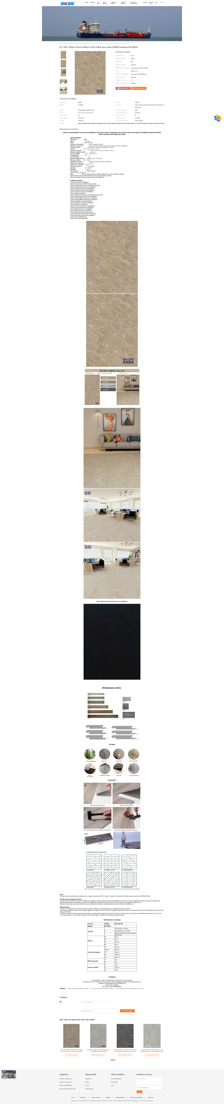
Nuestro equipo (89, 1088)
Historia (87, 1082)
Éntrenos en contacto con (133, 3)
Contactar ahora (140, 88)
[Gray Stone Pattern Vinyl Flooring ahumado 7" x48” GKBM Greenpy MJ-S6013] (98, 1036)
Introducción (88, 1078)
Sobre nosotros (105, 3)
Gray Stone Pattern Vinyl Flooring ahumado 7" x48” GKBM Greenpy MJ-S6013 (98, 1050)
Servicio (87, 1085)
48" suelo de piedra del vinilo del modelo (102, 988)
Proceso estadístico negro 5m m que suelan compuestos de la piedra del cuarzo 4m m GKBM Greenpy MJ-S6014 (125, 1050)
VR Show (98, 3)
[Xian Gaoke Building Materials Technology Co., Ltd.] (68, 3)
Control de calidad (123, 3)
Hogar (86, 2)
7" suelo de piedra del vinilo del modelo (78, 988)
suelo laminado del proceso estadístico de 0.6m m (130, 988)
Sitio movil (151, 1097)
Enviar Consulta (127, 1011)
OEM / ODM (114, 1082)
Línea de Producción (116, 1078)
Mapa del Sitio (120, 1097)
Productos (92, 2)
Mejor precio (124, 88)
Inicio (72, 1097)
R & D (112, 1085)
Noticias (145, 2)
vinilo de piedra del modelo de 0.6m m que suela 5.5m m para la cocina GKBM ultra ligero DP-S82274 (152, 1050)
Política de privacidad (136, 1097)
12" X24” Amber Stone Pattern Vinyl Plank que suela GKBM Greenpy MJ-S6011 (109, 43)
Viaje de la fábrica (114, 3)
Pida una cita (151, 3)
